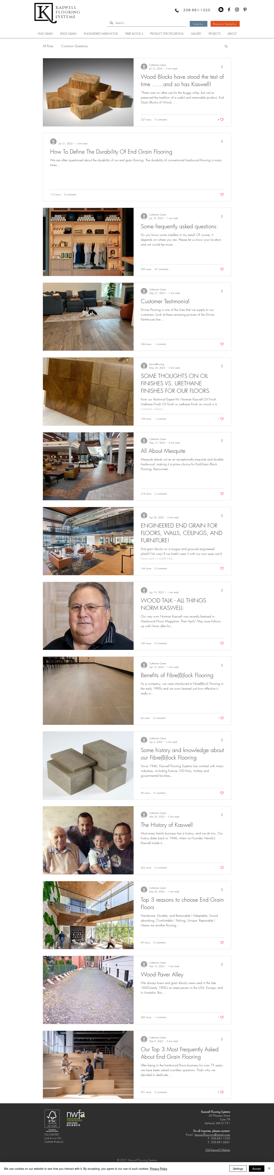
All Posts (48, 46)
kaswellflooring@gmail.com (212, 1134)
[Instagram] (236, 9)
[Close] (269, 1168)
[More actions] (223, 66)
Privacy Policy (158, 1169)
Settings (238, 1169)
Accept (256, 1169)
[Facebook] (228, 9)
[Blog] (220, 9)
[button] (226, 46)
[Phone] (177, 10)
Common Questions (74, 46)
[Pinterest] (245, 9)
